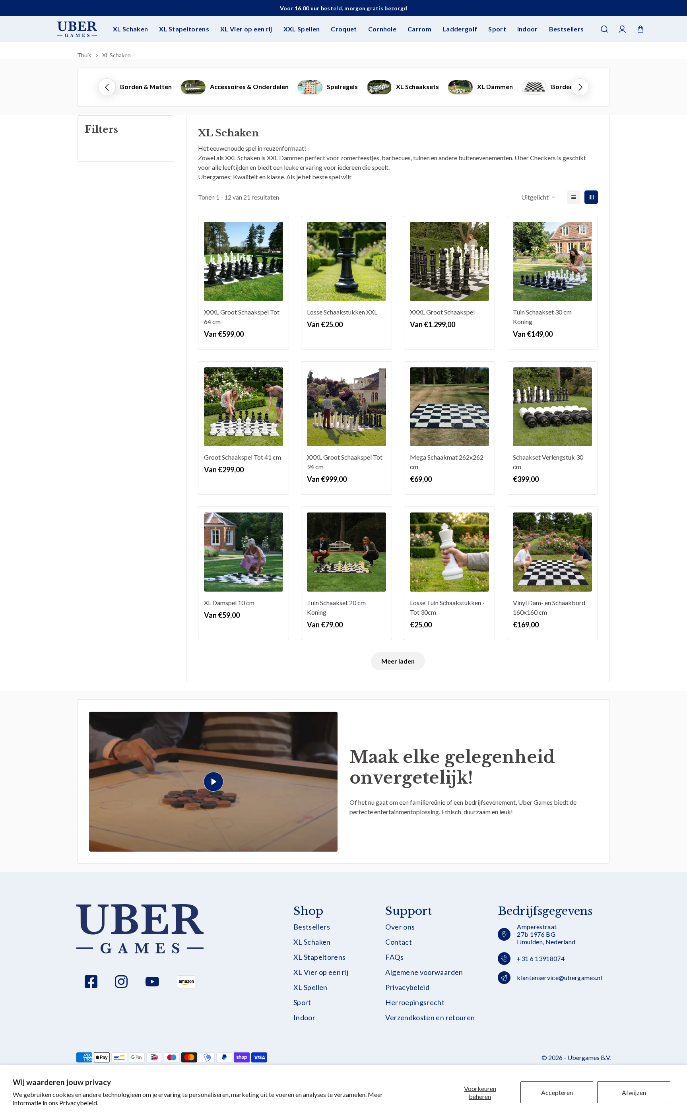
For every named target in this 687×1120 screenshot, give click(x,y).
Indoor (527, 29)
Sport (497, 29)
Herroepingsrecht (414, 1002)
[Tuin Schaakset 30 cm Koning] (552, 261)
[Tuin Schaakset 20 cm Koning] (346, 552)
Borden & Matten (146, 86)
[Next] (580, 87)
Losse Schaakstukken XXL (342, 312)
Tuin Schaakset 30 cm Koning (542, 316)
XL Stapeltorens (184, 29)
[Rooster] (591, 197)
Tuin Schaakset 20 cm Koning (336, 607)
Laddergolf (459, 29)
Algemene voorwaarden (424, 972)
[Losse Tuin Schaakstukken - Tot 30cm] (449, 552)
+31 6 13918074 (540, 958)
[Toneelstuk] (213, 782)
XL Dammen (495, 86)
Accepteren (557, 1092)
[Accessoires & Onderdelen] (193, 87)
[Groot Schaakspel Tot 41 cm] (243, 406)
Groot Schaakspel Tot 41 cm (242, 457)
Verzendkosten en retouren (430, 1017)
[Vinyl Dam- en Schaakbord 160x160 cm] (552, 552)
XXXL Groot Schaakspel (442, 312)
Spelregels (342, 86)
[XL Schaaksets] (379, 87)
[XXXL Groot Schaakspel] (449, 261)
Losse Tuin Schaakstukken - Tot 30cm (447, 607)
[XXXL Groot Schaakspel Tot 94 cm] (346, 406)
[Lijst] (573, 197)
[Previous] (107, 87)
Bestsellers (566, 29)
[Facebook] (91, 981)
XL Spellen (310, 987)
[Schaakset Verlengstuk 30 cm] (552, 406)
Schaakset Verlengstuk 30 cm (548, 461)
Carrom (419, 29)
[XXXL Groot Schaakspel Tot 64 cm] (243, 261)
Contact (398, 942)
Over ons (400, 927)
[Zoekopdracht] (604, 29)
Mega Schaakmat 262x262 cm (446, 461)
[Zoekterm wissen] (603, 53)
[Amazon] (186, 981)
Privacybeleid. (78, 1102)
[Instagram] (121, 981)
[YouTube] (152, 981)
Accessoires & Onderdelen (249, 86)
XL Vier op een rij (246, 29)
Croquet (344, 29)
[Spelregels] (310, 87)
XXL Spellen (301, 29)
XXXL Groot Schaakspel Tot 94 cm (344, 461)
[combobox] (343, 53)
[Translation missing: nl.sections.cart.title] (640, 29)
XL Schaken (130, 29)
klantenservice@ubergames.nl (559, 977)
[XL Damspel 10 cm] (243, 552)
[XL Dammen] (460, 87)
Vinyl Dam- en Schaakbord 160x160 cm (549, 607)
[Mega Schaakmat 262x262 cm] (449, 406)
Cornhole (382, 29)
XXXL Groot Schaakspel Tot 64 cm (241, 316)
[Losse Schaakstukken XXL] (346, 261)
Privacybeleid (407, 987)
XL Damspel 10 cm (229, 602)
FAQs (394, 957)
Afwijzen (634, 1092)
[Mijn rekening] (622, 29)
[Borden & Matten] (534, 87)
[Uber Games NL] (77, 29)
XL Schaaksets (417, 86)
